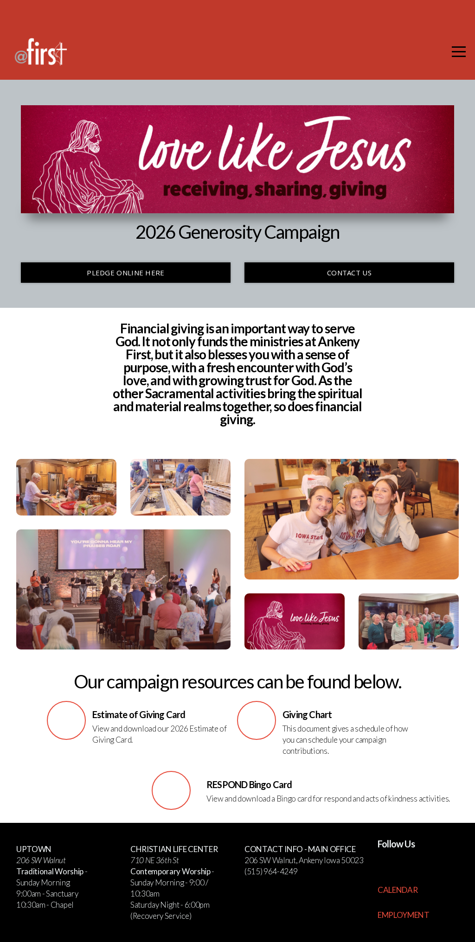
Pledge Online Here (125, 272)
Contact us (349, 272)
